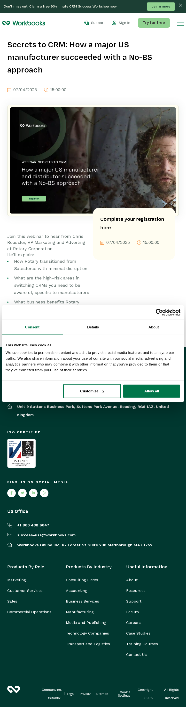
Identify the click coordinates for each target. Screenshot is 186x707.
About (132, 580)
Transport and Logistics (88, 644)
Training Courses (142, 644)
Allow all (151, 391)
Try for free (154, 23)
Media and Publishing (86, 623)
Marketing (16, 580)
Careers (133, 623)
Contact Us (136, 655)
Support (133, 601)
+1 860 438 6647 (33, 525)
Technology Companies (87, 633)
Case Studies (138, 633)
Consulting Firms (82, 580)
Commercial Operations (29, 612)
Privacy (85, 694)
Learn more (161, 6)
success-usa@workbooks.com (46, 535)
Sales (12, 601)
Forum (132, 612)
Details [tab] (93, 327)
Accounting (76, 591)
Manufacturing (80, 612)
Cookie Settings (124, 694)
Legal (71, 694)
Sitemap (102, 694)
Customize (89, 391)
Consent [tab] (32, 327)
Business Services (82, 601)
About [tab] (153, 327)
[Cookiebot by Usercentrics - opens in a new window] (159, 312)
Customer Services (25, 591)
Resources (136, 591)
